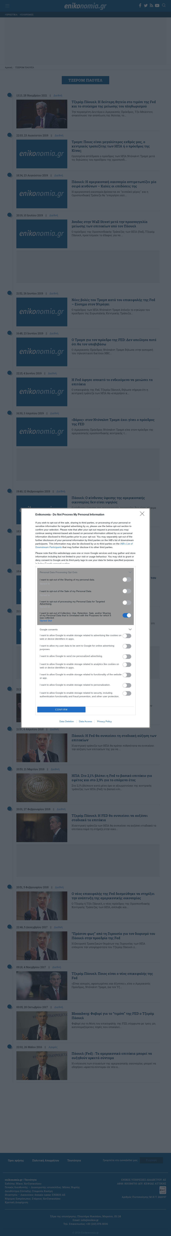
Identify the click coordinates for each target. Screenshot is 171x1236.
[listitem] (85, 572)
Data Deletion (66, 721)
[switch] (127, 579)
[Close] (143, 515)
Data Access (85, 721)
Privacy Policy (104, 721)
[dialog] (85, 618)
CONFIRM (61, 709)
